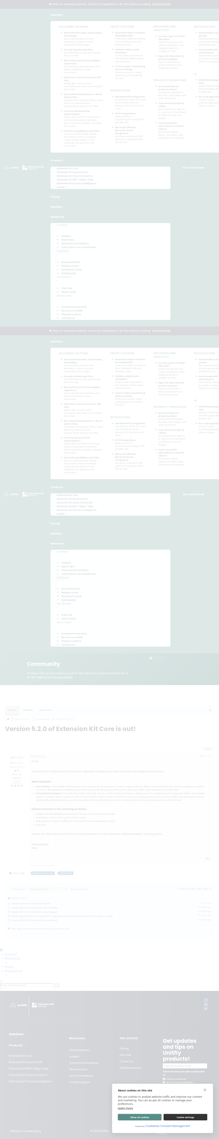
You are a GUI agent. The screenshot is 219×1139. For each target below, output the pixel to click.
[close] (205, 1089)
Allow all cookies (139, 1117)
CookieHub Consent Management (167, 1126)
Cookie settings (185, 1117)
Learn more (125, 1108)
